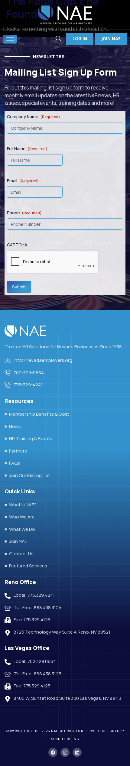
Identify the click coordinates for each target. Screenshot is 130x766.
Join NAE (111, 38)
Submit (19, 287)
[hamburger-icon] (10, 39)
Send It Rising (65, 739)
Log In (80, 38)
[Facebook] (52, 752)
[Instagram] (65, 752)
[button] (58, 39)
